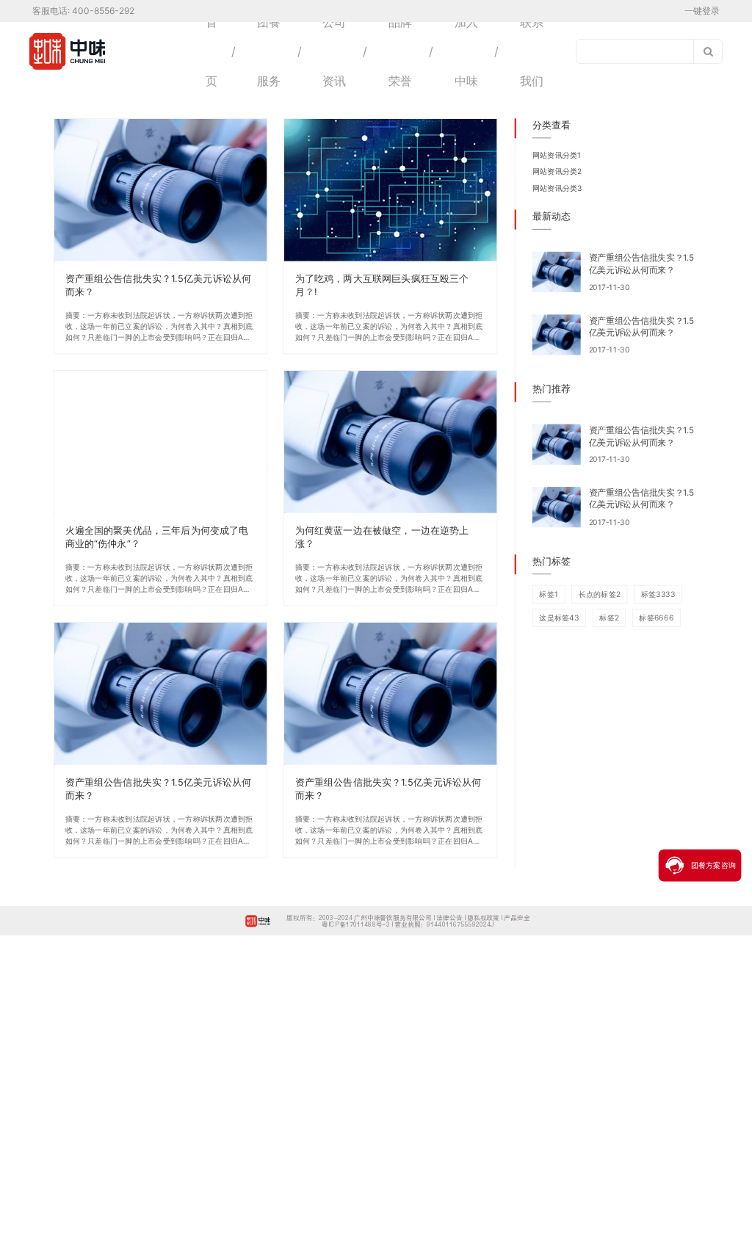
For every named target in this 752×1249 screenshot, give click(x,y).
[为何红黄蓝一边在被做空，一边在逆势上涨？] (390, 442)
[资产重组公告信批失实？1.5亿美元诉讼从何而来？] (160, 190)
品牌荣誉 (400, 51)
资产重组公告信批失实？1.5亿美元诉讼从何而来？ (158, 284)
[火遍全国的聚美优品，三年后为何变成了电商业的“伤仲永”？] (160, 442)
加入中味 (466, 51)
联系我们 (531, 51)
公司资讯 (334, 51)
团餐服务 (269, 51)
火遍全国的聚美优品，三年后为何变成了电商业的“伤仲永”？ (157, 536)
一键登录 (702, 10)
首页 (211, 51)
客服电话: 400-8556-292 (83, 10)
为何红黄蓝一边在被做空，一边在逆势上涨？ (382, 536)
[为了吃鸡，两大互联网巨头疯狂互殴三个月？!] (390, 190)
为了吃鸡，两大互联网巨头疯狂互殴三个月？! (382, 284)
